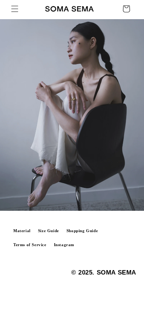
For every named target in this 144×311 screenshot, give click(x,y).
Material (22, 230)
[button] (15, 9)
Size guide (48, 230)
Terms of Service (30, 244)
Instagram (64, 244)
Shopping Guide (82, 230)
